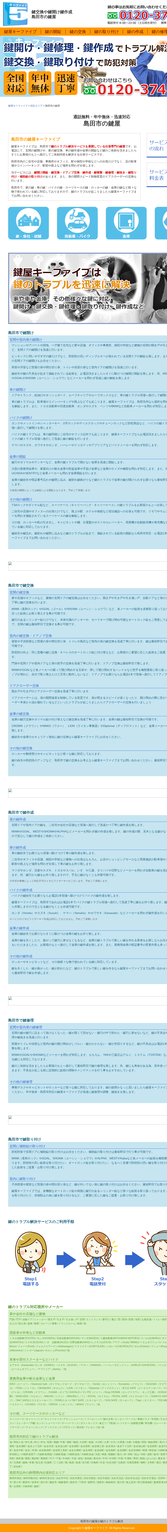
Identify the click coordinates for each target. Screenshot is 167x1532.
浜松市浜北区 (132, 1478)
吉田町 (17, 1486)
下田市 (82, 1482)
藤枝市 (53, 1482)
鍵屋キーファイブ (20, 31)
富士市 (17, 1482)
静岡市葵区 (16, 1478)
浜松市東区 (76, 1478)
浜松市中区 (62, 1478)
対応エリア (36, 105)
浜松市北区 (117, 1478)
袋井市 (73, 1482)
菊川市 (120, 1482)
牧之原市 (131, 1482)
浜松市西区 (90, 1478)
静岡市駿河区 (30, 1478)
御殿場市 (63, 1482)
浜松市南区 (104, 1478)
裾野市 (91, 1482)
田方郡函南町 (144, 1482)
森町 (36, 1486)
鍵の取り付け (106, 31)
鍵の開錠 (53, 31)
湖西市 (100, 1482)
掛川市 (44, 1482)
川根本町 (27, 1486)
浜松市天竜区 (149, 1478)
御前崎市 (110, 1482)
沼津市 (161, 1478)
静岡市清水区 (47, 1478)
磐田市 (26, 1482)
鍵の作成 (135, 31)
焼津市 (35, 1482)
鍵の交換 (78, 31)
